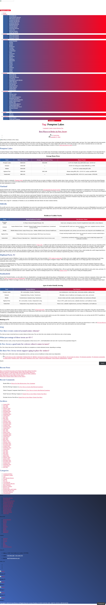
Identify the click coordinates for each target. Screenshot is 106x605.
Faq (10, 109)
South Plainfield (13, 41)
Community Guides (47, 128)
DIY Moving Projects (8, 478)
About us (5, 538)
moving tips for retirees (43, 357)
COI (10, 92)
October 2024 (6, 425)
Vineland (69, 358)
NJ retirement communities (98, 357)
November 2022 (7, 445)
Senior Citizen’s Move (14, 101)
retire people (23, 358)
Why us (11, 113)
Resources (5, 91)
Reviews (11, 115)
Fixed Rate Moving (14, 28)
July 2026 (5, 405)
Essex (10, 52)
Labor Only (12, 29)
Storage (5, 34)
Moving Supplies (13, 31)
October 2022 (6, 446)
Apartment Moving (14, 22)
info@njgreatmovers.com (13, 558)
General (55, 128)
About (4, 112)
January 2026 (6, 410)
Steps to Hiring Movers (15, 104)
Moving (5, 73)
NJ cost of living (53, 357)
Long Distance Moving (15, 17)
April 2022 (5, 454)
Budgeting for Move (14, 98)
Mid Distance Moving (14, 18)
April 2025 (5, 419)
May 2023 (5, 439)
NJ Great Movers (101, 322)
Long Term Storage (14, 36)
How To (5, 480)
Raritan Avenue (63, 270)
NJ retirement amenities (85, 357)
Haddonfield (19, 357)
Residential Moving (14, 24)
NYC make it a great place (55, 258)
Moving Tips (60, 128)
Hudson (11, 55)
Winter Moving (13, 87)
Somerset (11, 67)
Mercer (11, 57)
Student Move (12, 88)
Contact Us (6, 116)
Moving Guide (13, 94)
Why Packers (12, 95)
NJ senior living (7, 358)
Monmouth (12, 60)
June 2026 (5, 407)
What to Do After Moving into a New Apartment (23, 383)
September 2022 (7, 447)
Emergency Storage (14, 38)
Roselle (11, 42)
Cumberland (12, 50)
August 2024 (6, 428)
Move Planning (7, 485)
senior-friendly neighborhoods (59, 358)
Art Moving (12, 78)
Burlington (12, 46)
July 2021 (5, 467)
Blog (10, 110)
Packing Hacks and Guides (9, 489)
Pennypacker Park (39, 309)
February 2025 (6, 421)
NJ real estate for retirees (73, 357)
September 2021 (7, 464)
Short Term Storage (14, 35)
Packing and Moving (14, 21)
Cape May (11, 49)
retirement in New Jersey (32, 358)
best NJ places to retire (10, 357)
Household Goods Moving (15, 80)
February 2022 (6, 457)
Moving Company (7, 486)
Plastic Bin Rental (13, 32)
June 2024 (5, 429)
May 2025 (5, 418)
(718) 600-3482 (11, 555)
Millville (35, 357)
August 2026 (6, 404)
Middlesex (11, 59)
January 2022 (6, 458)
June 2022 (5, 452)
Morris (11, 62)
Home (4, 13)
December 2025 (7, 411)
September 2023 (7, 435)
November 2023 (7, 433)
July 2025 (5, 417)
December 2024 (7, 422)
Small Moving (12, 76)
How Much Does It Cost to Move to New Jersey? (12, 375)
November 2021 (7, 461)
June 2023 (5, 438)
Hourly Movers (13, 83)
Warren (11, 71)
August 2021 (6, 465)
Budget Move (12, 90)
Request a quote (5, 10)
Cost (4, 476)
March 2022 (6, 456)
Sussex (11, 69)
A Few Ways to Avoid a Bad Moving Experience (31, 387)
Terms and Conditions (14, 119)
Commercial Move (7, 473)
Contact (5, 541)
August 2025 (6, 415)
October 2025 (6, 412)
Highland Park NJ (27, 357)
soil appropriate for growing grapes (51, 189)
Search (1, 361)
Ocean (10, 63)
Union (10, 70)
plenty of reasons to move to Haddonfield (15, 278)
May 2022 (5, 453)
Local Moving (12, 15)
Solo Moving (12, 84)
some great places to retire (65, 145)
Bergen (11, 45)
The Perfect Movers (8, 492)
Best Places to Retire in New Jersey (53, 132)
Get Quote (51, 120)
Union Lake (39, 244)
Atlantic (11, 43)
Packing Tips (12, 102)
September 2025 (7, 414)
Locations (5, 39)
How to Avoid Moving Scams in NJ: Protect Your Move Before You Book (18, 371)
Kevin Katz (56, 135)
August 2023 (6, 436)
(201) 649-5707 (19, 555)
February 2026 (6, 408)
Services (5, 14)
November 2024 (7, 424)
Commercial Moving (14, 20)
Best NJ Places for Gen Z (15, 106)
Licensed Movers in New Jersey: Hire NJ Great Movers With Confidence (18, 373)
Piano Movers (12, 74)
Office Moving (13, 81)
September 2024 (7, 426)
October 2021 (6, 463)
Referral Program (13, 108)
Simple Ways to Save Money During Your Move (35, 394)
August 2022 (6, 449)
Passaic (11, 64)
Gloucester (12, 53)
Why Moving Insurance (15, 97)
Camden (11, 48)
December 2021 (7, 460)
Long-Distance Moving (9, 483)
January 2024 (6, 432)
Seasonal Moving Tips (8, 490)
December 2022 (7, 443)
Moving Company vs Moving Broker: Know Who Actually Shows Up (17, 372)
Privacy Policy (12, 117)
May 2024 (5, 431)
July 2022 (5, 450)
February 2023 (6, 442)
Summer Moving (13, 85)
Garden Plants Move (14, 105)
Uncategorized (6, 493)
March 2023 (6, 440)
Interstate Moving (13, 25)
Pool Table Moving (14, 77)
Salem (10, 66)
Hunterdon (12, 56)
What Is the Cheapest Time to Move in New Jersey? (12, 376)
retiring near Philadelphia (45, 358)
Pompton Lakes (19, 180)
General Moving (13, 27)
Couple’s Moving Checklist (16, 99)
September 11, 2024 (55, 137)
